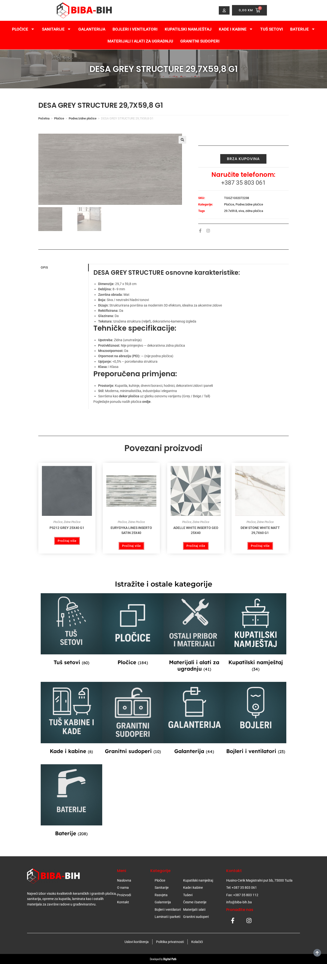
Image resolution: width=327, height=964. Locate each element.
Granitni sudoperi (200, 41)
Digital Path (170, 959)
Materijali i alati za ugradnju (140, 41)
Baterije (299, 29)
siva (241, 211)
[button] (182, 140)
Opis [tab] (44, 267)
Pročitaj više (67, 541)
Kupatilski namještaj (188, 29)
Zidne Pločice (72, 522)
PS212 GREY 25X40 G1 (67, 528)
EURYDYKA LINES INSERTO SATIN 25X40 (131, 530)
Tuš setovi (271, 29)
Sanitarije (53, 29)
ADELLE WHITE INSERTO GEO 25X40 (195, 530)
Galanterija (91, 29)
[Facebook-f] (200, 231)
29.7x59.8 (230, 211)
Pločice (20, 29)
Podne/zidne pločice (82, 118)
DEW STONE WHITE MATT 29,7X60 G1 (260, 530)
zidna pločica (254, 211)
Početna (44, 118)
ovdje (146, 402)
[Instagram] (208, 231)
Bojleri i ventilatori (135, 29)
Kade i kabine (233, 29)
